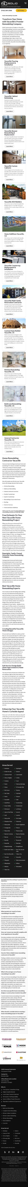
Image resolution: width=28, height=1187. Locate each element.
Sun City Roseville (8, 854)
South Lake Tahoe (8, 849)
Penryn (18, 827)
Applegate (19, 768)
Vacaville (18, 857)
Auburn (18, 771)
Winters (6, 866)
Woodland (19, 866)
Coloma (6, 781)
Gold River (7, 802)
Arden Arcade (7, 771)
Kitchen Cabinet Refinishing (9, 1115)
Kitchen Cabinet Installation (9, 1113)
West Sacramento (20, 860)
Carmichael (19, 774)
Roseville (6, 843)
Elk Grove (6, 790)
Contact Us (17, 1165)
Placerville (7, 830)
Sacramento (23, 1168)
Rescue (6, 837)
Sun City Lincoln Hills (20, 850)
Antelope (6, 768)
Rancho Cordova (8, 834)
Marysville (7, 818)
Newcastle (7, 824)
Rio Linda (18, 837)
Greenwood (19, 805)
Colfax (18, 777)
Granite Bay (19, 802)
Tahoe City (19, 854)
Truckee (6, 857)
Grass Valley (7, 805)
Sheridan (18, 843)
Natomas (18, 821)
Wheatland (7, 863)
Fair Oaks (6, 793)
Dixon (5, 787)
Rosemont (18, 840)
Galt (17, 799)
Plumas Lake (19, 830)
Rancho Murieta (20, 834)
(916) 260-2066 (6, 10)
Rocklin (6, 840)
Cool (17, 781)
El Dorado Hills (20, 787)
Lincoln (18, 812)
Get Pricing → (21, 10)
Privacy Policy (11, 1165)
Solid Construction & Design (10, 1158)
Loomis (18, 815)
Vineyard (6, 860)
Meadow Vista (8, 821)
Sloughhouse (19, 846)
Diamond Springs (20, 784)
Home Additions (7, 1120)
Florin (5, 796)
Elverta (18, 790)
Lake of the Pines (8, 812)
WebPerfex (19, 1163)
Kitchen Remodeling (7, 1118)
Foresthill (6, 799)
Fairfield (18, 793)
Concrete (5, 1123)
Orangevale (7, 827)
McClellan (18, 818)
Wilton (18, 863)
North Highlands (20, 824)
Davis (5, 784)
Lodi (5, 815)
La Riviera (18, 809)
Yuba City (6, 869)
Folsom (18, 796)
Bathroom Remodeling (8, 1108)
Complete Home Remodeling (9, 1110)
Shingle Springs (8, 846)
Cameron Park (8, 774)
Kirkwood (7, 809)
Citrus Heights (8, 777)
